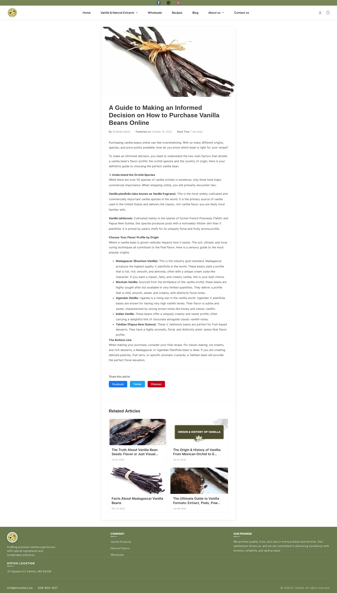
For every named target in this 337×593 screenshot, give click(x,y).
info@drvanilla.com (20, 587)
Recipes (177, 12)
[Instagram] (178, 3)
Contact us (241, 12)
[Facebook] (159, 3)
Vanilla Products (121, 541)
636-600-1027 (48, 587)
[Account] (320, 13)
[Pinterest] (168, 3)
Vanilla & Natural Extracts (117, 12)
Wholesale (155, 12)
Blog (195, 12)
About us (214, 12)
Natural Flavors (120, 548)
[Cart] (328, 13)
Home (87, 12)
